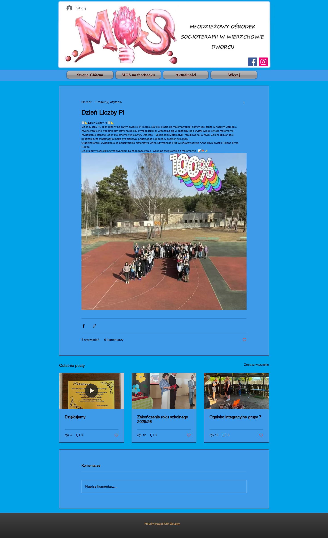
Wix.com (175, 523)
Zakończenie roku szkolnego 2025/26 (162, 419)
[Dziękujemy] (91, 391)
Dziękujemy (75, 417)
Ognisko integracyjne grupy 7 (235, 417)
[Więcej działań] (244, 102)
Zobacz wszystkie (256, 364)
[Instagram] (263, 61)
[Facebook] (252, 61)
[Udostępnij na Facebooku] (83, 326)
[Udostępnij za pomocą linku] (94, 326)
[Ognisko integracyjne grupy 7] (236, 391)
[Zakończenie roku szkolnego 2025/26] (164, 391)
